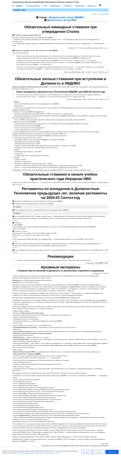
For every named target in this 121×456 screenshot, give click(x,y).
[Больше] (100, 5)
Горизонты (91, 6)
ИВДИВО (19, 6)
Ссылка (18, 184)
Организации (55, 6)
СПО (45, 6)
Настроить (86, 452)
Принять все (112, 452)
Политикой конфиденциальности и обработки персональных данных (38, 453)
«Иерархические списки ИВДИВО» (66, 17)
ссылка (105, 48)
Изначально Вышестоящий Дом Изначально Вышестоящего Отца (45, 2)
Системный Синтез (33, 6)
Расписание (79, 6)
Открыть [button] (18, 207)
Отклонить (99, 452)
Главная (94, 14)
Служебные (67, 6)
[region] (60, 451)
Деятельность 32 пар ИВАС (62, 19)
